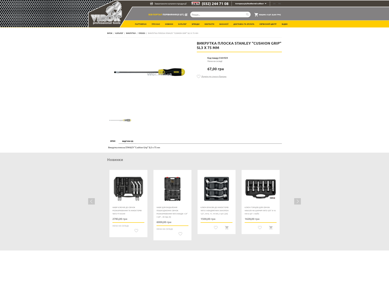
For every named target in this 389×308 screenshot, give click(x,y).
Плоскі (142, 33)
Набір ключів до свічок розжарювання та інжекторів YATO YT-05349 (127, 210)
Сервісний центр (268, 24)
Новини (169, 24)
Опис (112, 141)
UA (274, 3)
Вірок (109, 33)
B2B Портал (155, 14)
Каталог (182, 24)
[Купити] (226, 227)
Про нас (156, 24)
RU (279, 3)
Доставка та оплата (243, 24)
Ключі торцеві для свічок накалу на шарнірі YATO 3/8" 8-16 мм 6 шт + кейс (260, 210)
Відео (284, 24)
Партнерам (140, 24)
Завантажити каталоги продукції (171, 3)
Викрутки (131, 33)
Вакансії (223, 24)
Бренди (196, 24)
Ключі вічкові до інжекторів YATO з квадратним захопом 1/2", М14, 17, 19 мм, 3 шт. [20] (215, 210)
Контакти (209, 24)
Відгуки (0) (127, 141)
